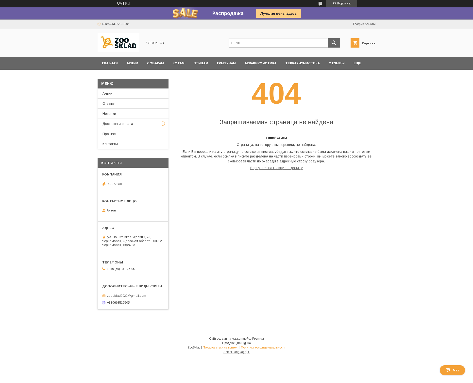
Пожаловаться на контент (221, 347)
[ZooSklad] (118, 50)
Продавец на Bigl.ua (236, 343)
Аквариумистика (260, 63)
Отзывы (337, 63)
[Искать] (334, 43)
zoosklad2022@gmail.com (126, 295)
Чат (456, 370)
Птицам (200, 63)
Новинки (109, 114)
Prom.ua (258, 338)
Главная (110, 63)
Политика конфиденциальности (263, 347)
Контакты (110, 144)
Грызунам (226, 63)
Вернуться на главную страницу (276, 168)
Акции (132, 63)
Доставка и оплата (117, 124)
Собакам (155, 63)
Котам (179, 63)
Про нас (109, 134)
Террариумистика (302, 63)
